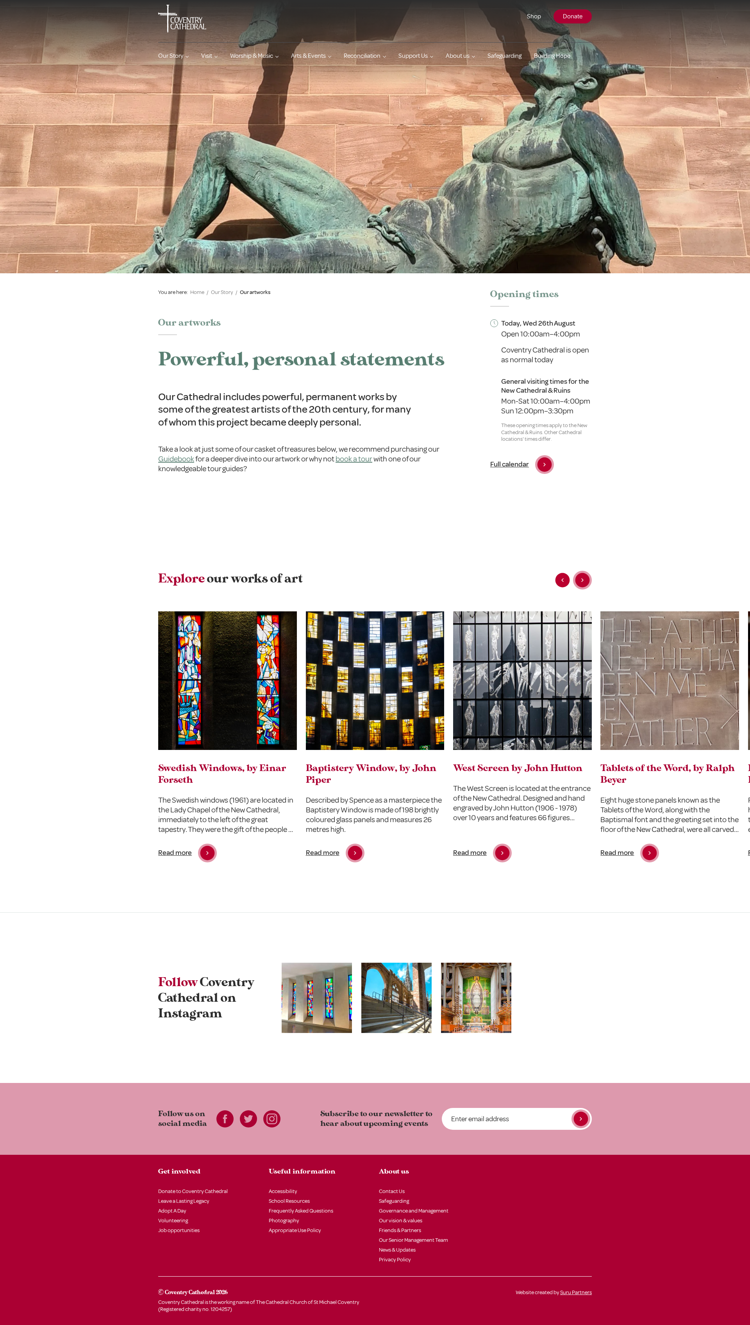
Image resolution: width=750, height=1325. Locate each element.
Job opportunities (179, 1230)
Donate (572, 16)
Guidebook (176, 459)
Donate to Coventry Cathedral (193, 1191)
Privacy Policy (395, 1259)
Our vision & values (400, 1220)
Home (197, 292)
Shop (534, 16)
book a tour (354, 459)
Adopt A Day (172, 1210)
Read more (175, 852)
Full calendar (509, 464)
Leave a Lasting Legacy (183, 1201)
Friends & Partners (400, 1230)
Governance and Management (413, 1210)
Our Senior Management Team (413, 1240)
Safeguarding (504, 56)
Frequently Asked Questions (301, 1210)
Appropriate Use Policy (295, 1230)
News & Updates (397, 1250)
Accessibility (283, 1191)
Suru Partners (576, 1292)
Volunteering (173, 1220)
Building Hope (552, 56)
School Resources (289, 1201)
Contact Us (392, 1191)
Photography (284, 1220)
